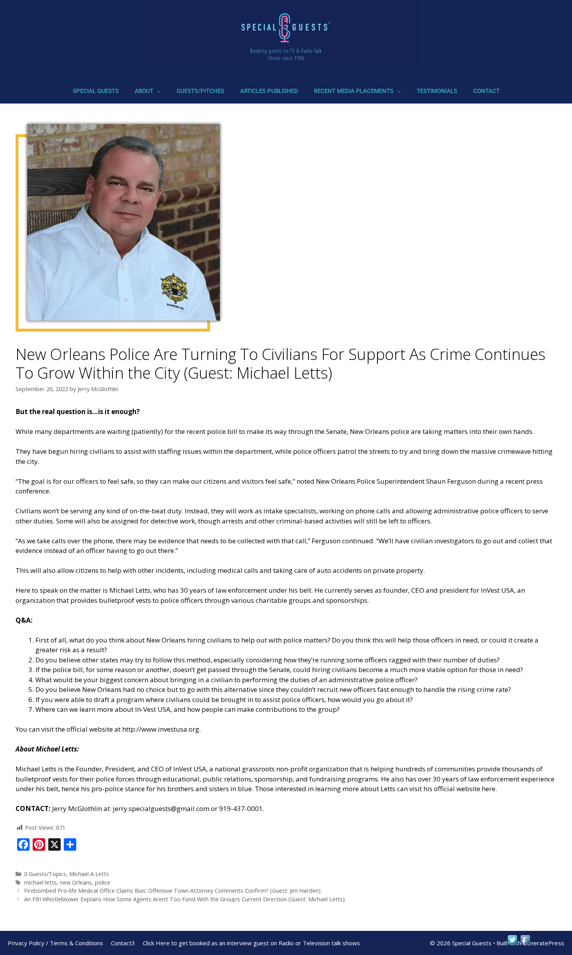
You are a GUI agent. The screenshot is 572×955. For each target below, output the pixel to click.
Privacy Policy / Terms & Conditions (55, 943)
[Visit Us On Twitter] (512, 943)
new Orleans (76, 882)
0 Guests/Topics (45, 874)
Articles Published (269, 91)
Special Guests (96, 91)
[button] (147, 91)
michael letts (40, 882)
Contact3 (123, 943)
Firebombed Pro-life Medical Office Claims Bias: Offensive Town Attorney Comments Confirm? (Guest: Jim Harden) (172, 890)
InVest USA (189, 768)
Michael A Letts (89, 874)
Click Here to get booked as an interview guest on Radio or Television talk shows (251, 943)
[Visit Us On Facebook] (525, 943)
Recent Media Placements (353, 91)
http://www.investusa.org (160, 729)
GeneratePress (543, 943)
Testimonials (437, 91)
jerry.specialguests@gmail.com (161, 808)
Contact (486, 91)
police (102, 882)
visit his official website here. (453, 788)
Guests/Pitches (200, 91)
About (144, 91)
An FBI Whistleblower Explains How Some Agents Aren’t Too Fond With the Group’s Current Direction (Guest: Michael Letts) (184, 899)
